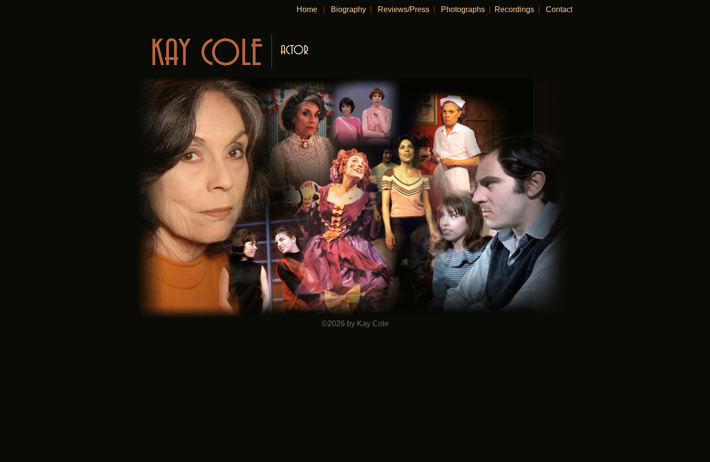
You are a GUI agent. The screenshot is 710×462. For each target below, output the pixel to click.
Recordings (514, 9)
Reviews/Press (403, 9)
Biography (349, 9)
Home (307, 9)
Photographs (463, 9)
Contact (559, 9)
